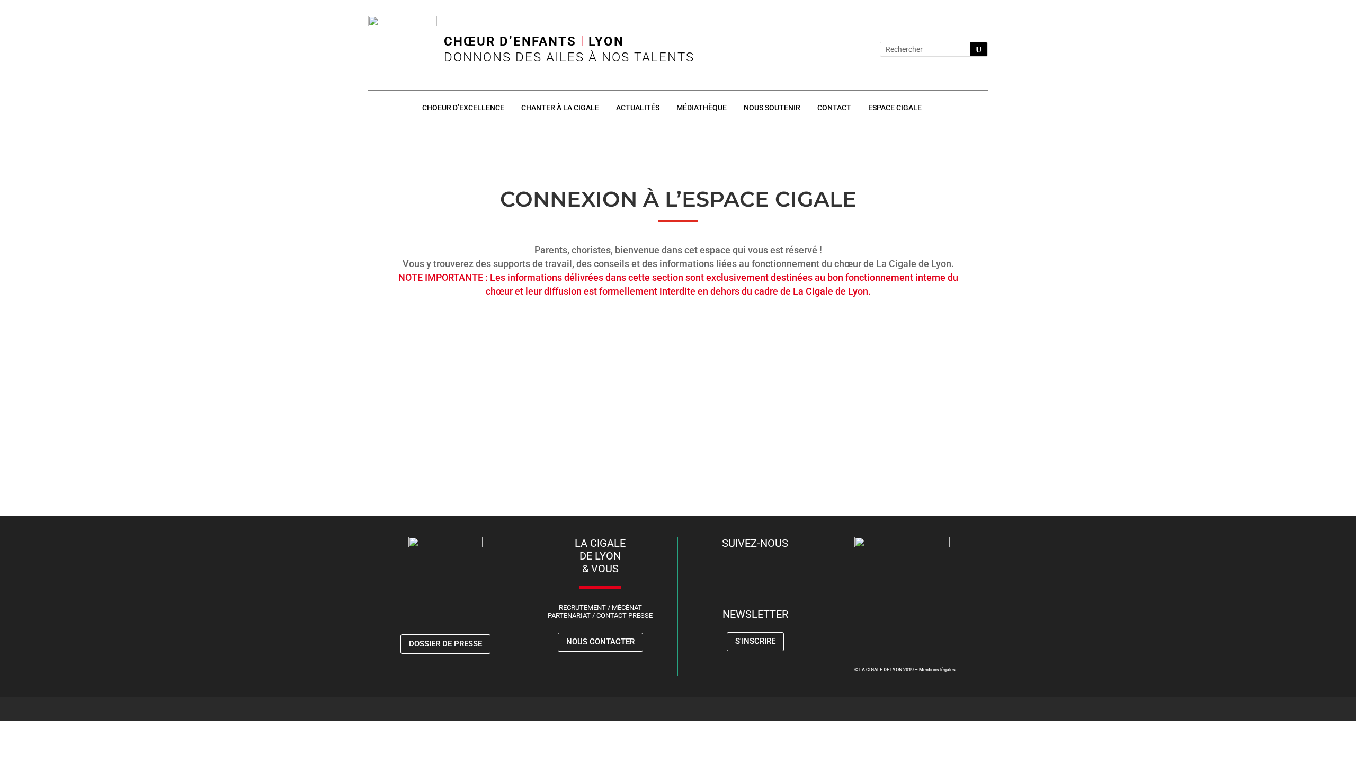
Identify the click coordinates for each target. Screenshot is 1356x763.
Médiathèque (701, 107)
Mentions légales (937, 669)
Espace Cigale (895, 107)
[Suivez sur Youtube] (855, 49)
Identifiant (576, 328)
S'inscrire (755, 641)
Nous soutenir (772, 107)
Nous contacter (600, 641)
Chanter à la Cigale (560, 107)
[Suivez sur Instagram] (834, 49)
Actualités (637, 107)
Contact (834, 107)
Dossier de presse (445, 644)
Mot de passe (582, 374)
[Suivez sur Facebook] (813, 49)
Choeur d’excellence (463, 107)
